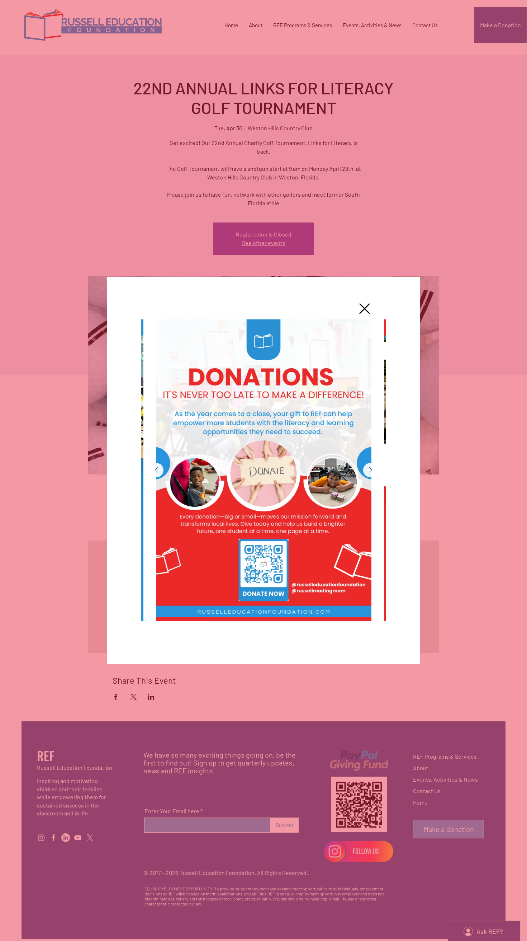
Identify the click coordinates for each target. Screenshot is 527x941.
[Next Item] (370, 470)
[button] (364, 308)
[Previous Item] (156, 470)
